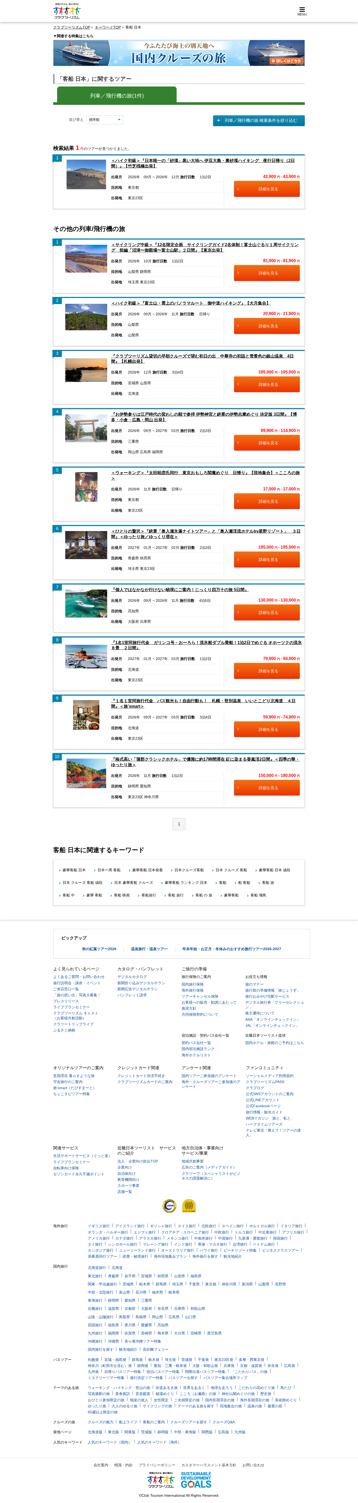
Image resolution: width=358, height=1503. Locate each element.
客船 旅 (268, 882)
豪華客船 (231, 895)
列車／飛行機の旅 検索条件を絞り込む (261, 120)
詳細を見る (268, 189)
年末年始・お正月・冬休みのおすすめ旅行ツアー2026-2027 (231, 949)
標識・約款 (123, 1465)
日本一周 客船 (109, 870)
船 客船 (244, 882)
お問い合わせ (253, 1465)
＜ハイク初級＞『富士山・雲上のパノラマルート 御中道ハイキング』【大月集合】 (190, 303)
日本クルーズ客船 (189, 870)
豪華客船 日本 (74, 870)
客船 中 (69, 895)
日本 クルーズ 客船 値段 (82, 882)
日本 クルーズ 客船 (231, 870)
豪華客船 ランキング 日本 (186, 882)
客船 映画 (122, 895)
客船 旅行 (176, 895)
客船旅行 (149, 895)
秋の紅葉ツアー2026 (99, 949)
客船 (222, 882)
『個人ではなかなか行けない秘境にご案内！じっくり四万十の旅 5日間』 (180, 589)
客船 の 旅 (204, 895)
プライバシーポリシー (157, 1465)
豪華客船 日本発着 (147, 870)
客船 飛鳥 (258, 895)
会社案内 (101, 1465)
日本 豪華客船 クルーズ (133, 882)
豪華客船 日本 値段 (274, 870)
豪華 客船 (94, 895)
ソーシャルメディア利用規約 (270, 1076)
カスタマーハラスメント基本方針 (208, 1465)
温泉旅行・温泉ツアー (149, 949)
